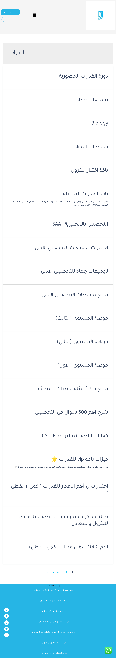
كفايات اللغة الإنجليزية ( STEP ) (75, 436)
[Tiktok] (6, 635)
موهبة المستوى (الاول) (82, 365)
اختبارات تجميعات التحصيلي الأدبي (71, 248)
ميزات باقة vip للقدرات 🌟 (79, 460)
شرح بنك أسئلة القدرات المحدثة (73, 389)
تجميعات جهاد (92, 100)
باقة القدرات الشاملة (85, 194)
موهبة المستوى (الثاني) (82, 342)
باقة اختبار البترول (89, 171)
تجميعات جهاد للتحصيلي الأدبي (74, 271)
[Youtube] (6, 629)
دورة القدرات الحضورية (83, 76)
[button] (10, 12)
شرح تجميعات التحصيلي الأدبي (74, 295)
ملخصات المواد (91, 147)
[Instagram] (6, 622)
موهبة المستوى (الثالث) (81, 318)
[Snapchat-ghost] (6, 616)
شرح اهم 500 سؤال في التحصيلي (71, 412)
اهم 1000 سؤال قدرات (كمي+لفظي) (68, 547)
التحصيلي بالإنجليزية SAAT (80, 224)
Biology (99, 123)
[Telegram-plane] (6, 610)
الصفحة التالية (52, 573)
